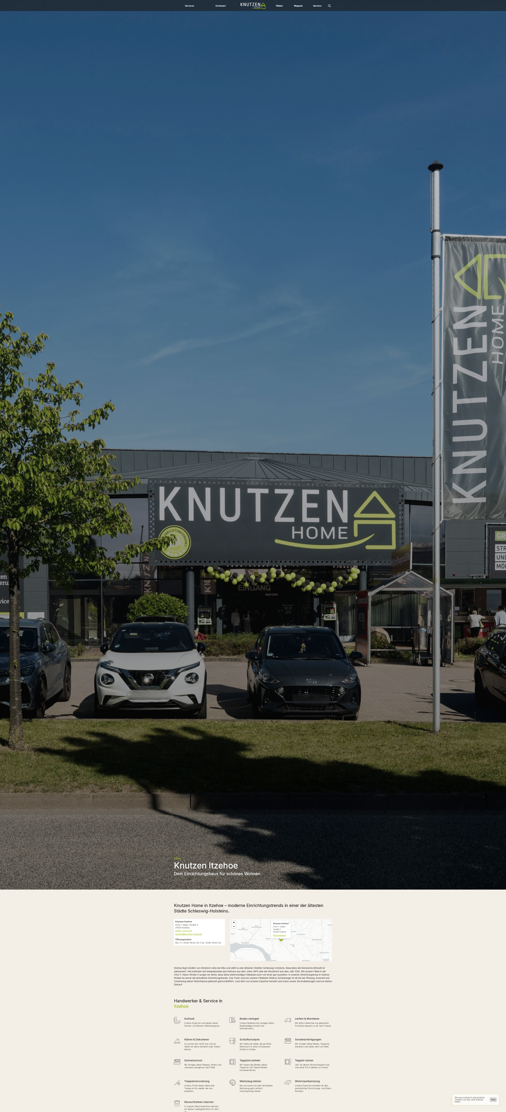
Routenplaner (279, 935)
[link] (199, 931)
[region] (281, 940)
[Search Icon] (329, 5)
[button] (289, 922)
